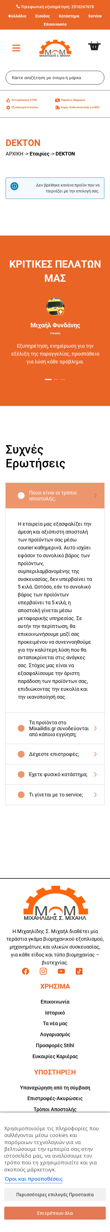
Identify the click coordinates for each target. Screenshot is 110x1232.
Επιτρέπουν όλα (55, 1213)
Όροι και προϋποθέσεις (33, 1178)
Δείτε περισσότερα (55, 375)
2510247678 (82, 7)
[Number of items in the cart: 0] (98, 41)
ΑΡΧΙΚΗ (14, 154)
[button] (48, 379)
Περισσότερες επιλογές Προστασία (55, 1194)
